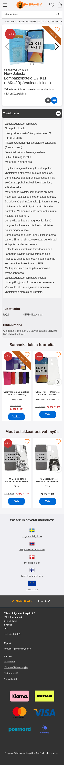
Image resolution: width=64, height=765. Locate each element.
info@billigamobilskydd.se (17, 648)
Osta (47, 414)
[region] (32, 113)
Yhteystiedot (10, 679)
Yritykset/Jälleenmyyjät (16, 667)
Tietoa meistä (11, 673)
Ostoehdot (9, 661)
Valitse (16, 416)
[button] (57, 46)
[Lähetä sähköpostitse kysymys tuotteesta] (48, 100)
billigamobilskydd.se (16, 69)
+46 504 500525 (12, 634)
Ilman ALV (43, 601)
